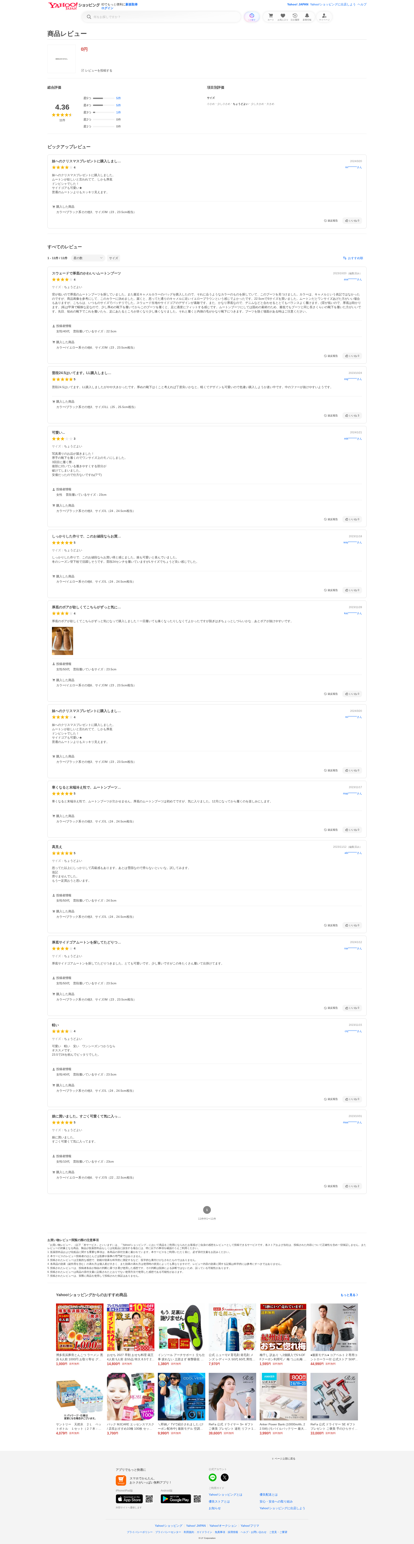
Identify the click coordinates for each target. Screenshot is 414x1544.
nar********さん (353, 948)
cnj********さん (353, 1031)
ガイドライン (204, 1532)
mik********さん (353, 438)
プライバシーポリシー (140, 1532)
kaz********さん (353, 613)
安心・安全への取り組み (276, 1501)
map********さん (352, 793)
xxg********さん (353, 379)
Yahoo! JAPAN (297, 4)
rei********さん (353, 167)
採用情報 (233, 1532)
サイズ (113, 258)
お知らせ (215, 1508)
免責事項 (220, 1532)
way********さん (352, 542)
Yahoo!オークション (223, 1525)
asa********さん (353, 279)
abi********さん (353, 852)
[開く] (62, 641)
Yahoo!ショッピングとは (225, 1494)
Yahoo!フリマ (250, 1525)
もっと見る (348, 1295)
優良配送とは (269, 1494)
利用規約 (189, 1532)
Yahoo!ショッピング (168, 1525)
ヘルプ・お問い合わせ (254, 1532)
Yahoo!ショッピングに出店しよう (333, 4)
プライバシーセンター (168, 1532)
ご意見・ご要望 (278, 1532)
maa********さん (352, 1122)
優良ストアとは (219, 1501)
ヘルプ (362, 4)
